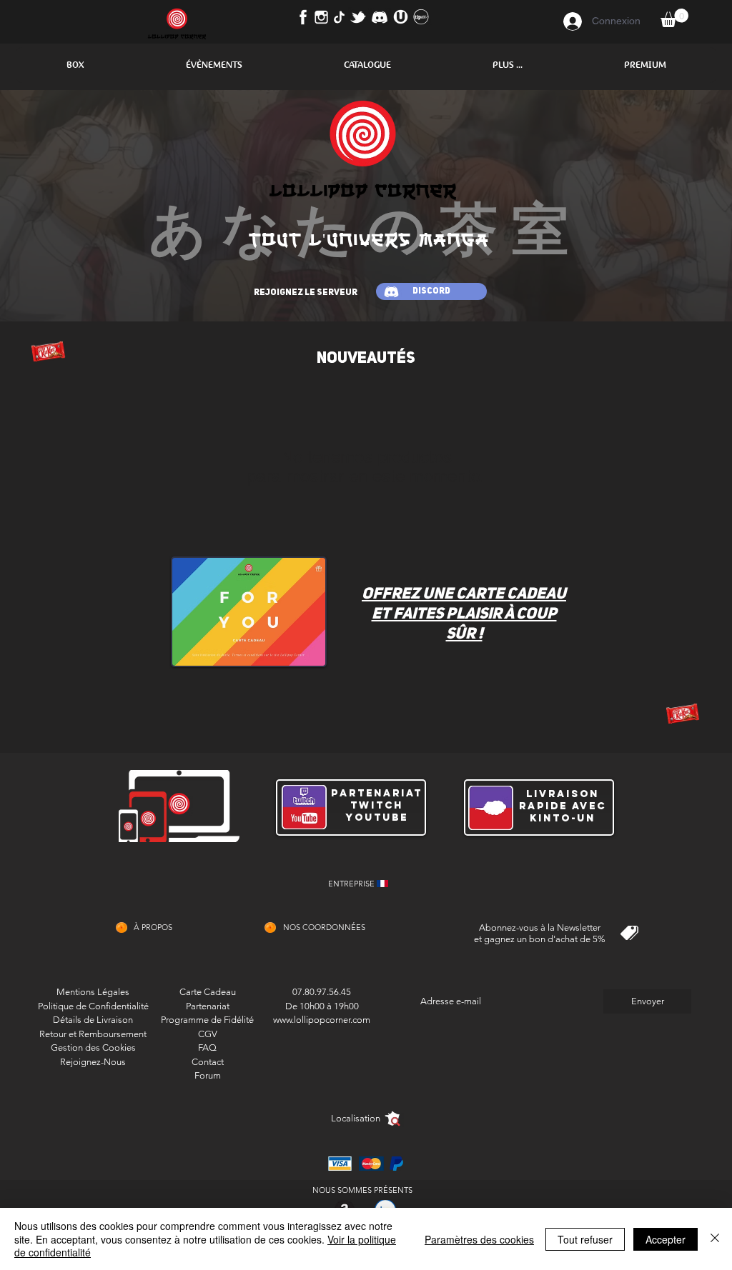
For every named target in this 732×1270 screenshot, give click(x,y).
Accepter (666, 1239)
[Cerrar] (714, 1239)
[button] (75, 65)
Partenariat (207, 1006)
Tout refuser (585, 1239)
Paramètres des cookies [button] (479, 1239)
